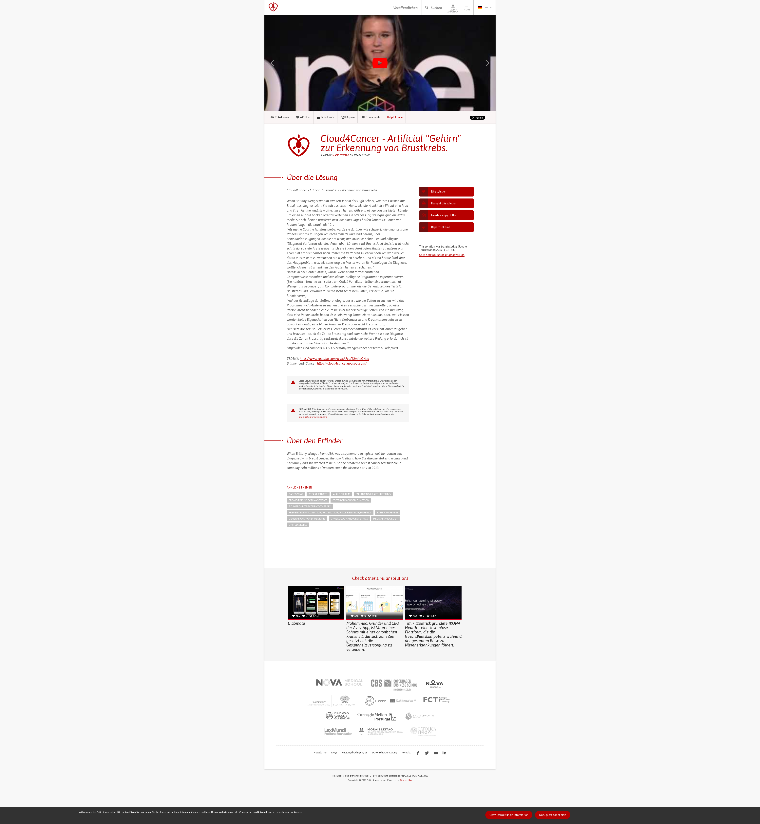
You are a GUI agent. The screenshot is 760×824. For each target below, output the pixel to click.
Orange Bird (406, 780)
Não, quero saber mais (552, 814)
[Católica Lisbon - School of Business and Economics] (423, 731)
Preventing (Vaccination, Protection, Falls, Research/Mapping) (330, 512)
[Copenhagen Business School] (394, 685)
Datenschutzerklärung (384, 752)
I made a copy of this (443, 215)
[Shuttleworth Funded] (420, 716)
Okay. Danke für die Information (508, 814)
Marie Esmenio (340, 155)
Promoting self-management (308, 500)
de (486, 7)
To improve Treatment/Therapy (310, 506)
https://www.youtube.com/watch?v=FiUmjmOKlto (334, 358)
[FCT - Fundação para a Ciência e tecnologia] (438, 700)
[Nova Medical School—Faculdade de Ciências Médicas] (339, 682)
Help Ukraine (395, 117)
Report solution (440, 227)
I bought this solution (443, 203)
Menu (467, 10)
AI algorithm (341, 494)
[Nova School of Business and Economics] (434, 684)
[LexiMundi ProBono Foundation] (338, 731)
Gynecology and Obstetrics (349, 518)
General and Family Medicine (307, 518)
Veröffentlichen (405, 8)
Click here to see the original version (442, 254)
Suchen (436, 8)
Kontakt (406, 752)
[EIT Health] (390, 701)
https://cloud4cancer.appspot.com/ (342, 363)
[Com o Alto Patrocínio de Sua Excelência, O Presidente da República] (332, 701)
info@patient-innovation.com (313, 417)
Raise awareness (387, 512)
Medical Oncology (385, 518)
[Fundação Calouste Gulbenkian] (337, 716)
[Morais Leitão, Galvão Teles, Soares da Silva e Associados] (381, 731)
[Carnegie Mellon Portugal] (377, 717)
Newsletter (320, 752)
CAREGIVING (296, 494)
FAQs (334, 752)
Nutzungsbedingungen (355, 752)
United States (298, 524)
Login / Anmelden (453, 11)
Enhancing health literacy (373, 494)
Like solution (438, 191)
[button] (278, 63)
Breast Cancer (318, 494)
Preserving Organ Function (350, 500)
